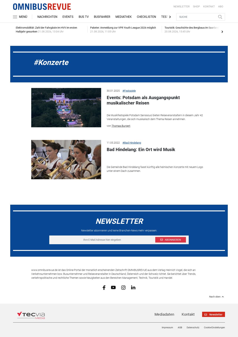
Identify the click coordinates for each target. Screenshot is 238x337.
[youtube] (113, 287)
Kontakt (188, 314)
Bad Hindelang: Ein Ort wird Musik (141, 149)
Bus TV (84, 17)
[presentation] (222, 31)
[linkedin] (133, 287)
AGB (180, 327)
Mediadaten (164, 314)
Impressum (167, 327)
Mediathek (123, 17)
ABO (220, 6)
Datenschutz (193, 327)
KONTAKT (209, 6)
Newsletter (181, 6)
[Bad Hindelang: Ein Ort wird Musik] (66, 159)
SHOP (196, 6)
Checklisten (146, 17)
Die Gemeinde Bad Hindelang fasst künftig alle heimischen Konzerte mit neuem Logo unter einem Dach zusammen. (155, 169)
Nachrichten (47, 17)
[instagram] (123, 287)
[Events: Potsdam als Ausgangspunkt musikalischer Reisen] (66, 107)
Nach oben (215, 296)
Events (67, 17)
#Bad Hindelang (132, 142)
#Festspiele (129, 90)
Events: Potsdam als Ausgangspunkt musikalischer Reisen (143, 100)
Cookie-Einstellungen (214, 327)
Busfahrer (102, 17)
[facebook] (104, 287)
